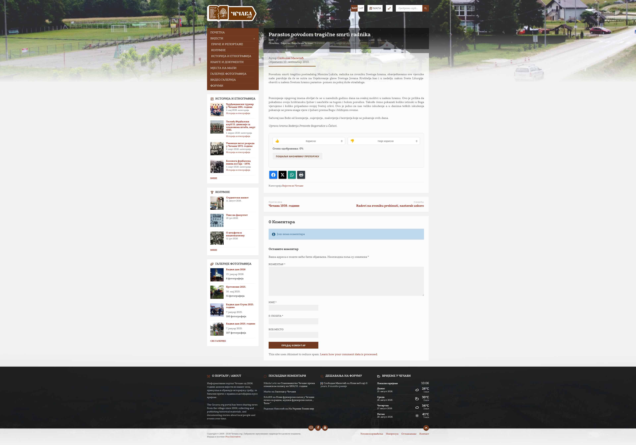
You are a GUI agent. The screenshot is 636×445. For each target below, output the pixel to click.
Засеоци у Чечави (285, 392)
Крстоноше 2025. (236, 287)
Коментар (277, 264)
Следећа (419, 202)
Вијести (285, 43)
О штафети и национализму (235, 234)
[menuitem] (232, 33)
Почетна (274, 43)
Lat (361, 8)
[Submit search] (425, 8)
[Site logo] (232, 14)
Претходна (275, 202)
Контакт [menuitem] (424, 434)
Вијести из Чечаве (302, 43)
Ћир (354, 8)
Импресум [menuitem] (392, 434)
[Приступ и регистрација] (389, 8)
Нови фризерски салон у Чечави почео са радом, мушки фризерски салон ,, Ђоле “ (289, 400)
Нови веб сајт (358, 383)
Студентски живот (237, 198)
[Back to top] (426, 428)
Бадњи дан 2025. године (240, 324)
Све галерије (218, 341)
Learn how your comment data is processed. (349, 354)
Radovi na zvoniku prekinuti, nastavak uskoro (390, 205)
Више (213, 178)
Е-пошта (276, 316)
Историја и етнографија (238, 113)
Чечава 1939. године (284, 205)
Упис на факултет (237, 215)
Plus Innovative (233, 437)
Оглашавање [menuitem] (409, 434)
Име (272, 302)
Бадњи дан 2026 (235, 269)
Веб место (276, 329)
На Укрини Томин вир (301, 409)
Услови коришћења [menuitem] (371, 434)
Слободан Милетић (290, 58)
